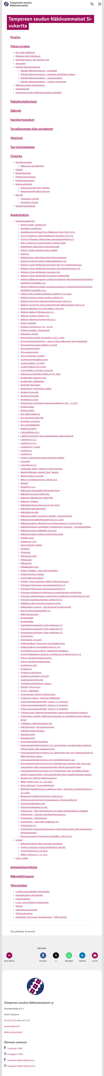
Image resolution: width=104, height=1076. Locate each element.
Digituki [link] (19, 169)
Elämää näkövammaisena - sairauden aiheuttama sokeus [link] (48, 74)
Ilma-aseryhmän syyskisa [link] (33, 355)
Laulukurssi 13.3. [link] (29, 443)
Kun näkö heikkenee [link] (25, 52)
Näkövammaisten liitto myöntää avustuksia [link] (41, 843)
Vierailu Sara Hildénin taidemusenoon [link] (39, 778)
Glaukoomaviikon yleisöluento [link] (35, 330)
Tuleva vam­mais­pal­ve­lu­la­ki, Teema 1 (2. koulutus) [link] (44, 701)
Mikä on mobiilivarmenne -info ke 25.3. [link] (39, 479)
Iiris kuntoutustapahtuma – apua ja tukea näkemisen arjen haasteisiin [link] (54, 341)
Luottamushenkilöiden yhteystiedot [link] (32, 891)
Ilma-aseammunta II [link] (30, 348)
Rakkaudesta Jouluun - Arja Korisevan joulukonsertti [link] (46, 607)
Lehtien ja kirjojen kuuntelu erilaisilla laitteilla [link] (42, 457)
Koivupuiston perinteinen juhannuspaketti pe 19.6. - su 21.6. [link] (49, 403)
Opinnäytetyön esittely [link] (31, 545)
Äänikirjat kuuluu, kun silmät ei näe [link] (32, 59)
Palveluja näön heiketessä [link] (27, 56)
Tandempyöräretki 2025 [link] (32, 679)
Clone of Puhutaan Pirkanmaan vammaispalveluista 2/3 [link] (47, 239)
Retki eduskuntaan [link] (30, 614)
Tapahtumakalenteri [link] (25, 221)
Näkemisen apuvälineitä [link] (32, 165)
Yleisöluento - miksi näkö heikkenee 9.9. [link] (40, 821)
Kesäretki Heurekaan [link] (30, 384)
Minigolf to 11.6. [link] (28, 486)
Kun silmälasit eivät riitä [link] (32, 417)
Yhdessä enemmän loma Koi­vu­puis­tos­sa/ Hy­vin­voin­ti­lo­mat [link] (49, 799)
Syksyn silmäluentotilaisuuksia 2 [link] (36, 657)
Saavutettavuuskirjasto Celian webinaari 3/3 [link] (42, 632)
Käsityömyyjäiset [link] (29, 428)
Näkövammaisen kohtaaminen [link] (30, 85)
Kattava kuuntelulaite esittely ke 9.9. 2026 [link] (40, 374)
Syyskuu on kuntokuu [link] (31, 672)
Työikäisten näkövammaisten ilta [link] (36, 723)
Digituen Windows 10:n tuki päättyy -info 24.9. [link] (42, 308)
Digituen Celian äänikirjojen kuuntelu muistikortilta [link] (45, 275)
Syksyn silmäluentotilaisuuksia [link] (35, 661)
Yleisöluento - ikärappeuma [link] (34, 818)
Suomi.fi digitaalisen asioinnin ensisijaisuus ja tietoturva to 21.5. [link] (51, 654)
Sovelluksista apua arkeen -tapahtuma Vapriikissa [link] (44, 650)
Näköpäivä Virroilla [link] (30, 512)
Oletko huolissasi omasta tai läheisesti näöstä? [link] (43, 847)
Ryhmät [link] (19, 195)
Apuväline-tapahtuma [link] (31, 228)
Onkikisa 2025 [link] (27, 537)
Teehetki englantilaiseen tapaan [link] (36, 683)
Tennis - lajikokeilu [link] (30, 690)
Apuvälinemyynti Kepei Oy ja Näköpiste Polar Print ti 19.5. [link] (48, 232)
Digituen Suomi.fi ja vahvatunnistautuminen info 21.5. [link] (46, 301)
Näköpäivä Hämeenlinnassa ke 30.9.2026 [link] (40, 505)
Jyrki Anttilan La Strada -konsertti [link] (37, 370)
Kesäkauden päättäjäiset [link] (32, 381)
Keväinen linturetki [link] (30, 392)
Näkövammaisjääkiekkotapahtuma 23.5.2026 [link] (42, 519)
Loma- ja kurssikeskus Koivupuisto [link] (32, 902)
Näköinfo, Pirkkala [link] (29, 501)
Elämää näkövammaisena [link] (27, 66)
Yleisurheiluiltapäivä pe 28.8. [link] (34, 807)
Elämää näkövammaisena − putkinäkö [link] (39, 70)
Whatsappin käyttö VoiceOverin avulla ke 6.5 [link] (42, 796)
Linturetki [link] (25, 461)
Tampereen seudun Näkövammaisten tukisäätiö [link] (38, 92)
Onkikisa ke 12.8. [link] (29, 541)
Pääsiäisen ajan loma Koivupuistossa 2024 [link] (41, 603)
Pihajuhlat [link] (25, 552)
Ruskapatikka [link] (27, 617)
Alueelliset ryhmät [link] (29, 202)
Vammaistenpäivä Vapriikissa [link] (34, 741)
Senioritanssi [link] (27, 636)
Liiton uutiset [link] (21, 858)
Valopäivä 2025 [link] (28, 738)
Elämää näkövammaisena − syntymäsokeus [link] (41, 77)
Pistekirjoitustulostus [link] (25, 176)
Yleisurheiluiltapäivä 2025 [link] (33, 803)
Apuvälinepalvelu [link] (23, 162)
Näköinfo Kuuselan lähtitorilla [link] (35, 494)
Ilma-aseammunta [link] (29, 352)
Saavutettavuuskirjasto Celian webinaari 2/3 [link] (42, 628)
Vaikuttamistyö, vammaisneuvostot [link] (37, 727)
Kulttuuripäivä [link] (27, 406)
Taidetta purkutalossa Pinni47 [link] (35, 676)
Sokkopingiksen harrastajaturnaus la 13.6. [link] (41, 647)
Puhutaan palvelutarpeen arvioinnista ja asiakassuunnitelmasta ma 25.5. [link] (55, 596)
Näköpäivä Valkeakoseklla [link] (33, 508)
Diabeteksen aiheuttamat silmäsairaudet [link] (40, 246)
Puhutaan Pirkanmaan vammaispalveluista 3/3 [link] (43, 588)
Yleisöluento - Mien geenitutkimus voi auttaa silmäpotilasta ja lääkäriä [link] (54, 810)
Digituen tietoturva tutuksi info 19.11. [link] (38, 319)
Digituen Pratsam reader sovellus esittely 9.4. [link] (42, 297)
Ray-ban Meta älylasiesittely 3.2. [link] (36, 610)
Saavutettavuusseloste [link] (26, 909)
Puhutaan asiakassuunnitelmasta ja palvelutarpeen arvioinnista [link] (51, 592)
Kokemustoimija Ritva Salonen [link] (35, 191)
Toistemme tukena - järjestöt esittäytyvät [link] (40, 698)
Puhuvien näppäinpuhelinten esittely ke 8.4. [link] (42, 599)
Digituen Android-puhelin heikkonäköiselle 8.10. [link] (44, 261)
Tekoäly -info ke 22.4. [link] (31, 687)
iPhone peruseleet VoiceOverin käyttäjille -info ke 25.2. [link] (46, 836)
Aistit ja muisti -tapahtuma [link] (33, 224)
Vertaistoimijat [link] (22, 88)
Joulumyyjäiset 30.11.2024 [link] (33, 366)
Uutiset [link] (18, 839)
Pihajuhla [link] (25, 548)
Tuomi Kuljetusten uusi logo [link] (34, 850)
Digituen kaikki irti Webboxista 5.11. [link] (37, 312)
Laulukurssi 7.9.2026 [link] (30, 446)
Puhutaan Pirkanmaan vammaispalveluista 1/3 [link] (43, 585)
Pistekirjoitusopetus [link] (25, 180)
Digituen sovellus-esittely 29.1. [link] (35, 315)
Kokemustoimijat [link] (23, 184)
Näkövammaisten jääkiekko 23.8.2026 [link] (39, 530)
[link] (43, 4)
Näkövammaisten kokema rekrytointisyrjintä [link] (42, 534)
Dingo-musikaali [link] (28, 323)
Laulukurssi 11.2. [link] (29, 439)
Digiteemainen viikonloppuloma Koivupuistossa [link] (43, 257)
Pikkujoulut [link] (26, 559)
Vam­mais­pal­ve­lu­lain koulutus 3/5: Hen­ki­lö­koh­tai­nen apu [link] (48, 759)
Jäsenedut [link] (20, 63)
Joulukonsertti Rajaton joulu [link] (34, 359)
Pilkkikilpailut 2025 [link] (30, 566)
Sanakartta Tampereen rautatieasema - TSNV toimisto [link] (41, 917)
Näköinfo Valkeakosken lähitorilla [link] (37, 497)
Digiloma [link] (25, 253)
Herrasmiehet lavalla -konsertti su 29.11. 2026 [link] (42, 337)
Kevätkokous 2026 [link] (29, 399)
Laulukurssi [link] (26, 450)
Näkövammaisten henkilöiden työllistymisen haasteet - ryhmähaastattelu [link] (56, 526)
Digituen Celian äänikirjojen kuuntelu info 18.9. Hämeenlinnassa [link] (51, 264)
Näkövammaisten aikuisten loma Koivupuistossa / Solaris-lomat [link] (51, 523)
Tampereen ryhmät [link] (30, 198)
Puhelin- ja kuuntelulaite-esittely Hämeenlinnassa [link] (45, 581)
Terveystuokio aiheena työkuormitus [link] (38, 694)
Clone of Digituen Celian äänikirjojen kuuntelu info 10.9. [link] (47, 235)
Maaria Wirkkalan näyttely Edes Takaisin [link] (40, 472)
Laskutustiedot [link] (22, 898)
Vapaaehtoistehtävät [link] (25, 206)
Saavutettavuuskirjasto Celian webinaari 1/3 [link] (42, 625)
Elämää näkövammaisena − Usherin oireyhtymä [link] (43, 81)
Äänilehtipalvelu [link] (23, 173)
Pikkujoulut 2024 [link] (29, 556)
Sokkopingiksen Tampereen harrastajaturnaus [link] (43, 643)
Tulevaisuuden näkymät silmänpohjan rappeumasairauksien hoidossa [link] (54, 712)
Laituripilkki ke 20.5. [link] (30, 432)
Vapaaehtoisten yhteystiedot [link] (29, 895)
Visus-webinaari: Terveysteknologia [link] (37, 785)
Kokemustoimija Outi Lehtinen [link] (35, 187)
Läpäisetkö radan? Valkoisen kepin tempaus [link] (42, 468)
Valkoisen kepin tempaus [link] (33, 730)
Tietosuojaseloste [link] (24, 913)
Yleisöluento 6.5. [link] (28, 825)
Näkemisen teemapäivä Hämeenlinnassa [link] (40, 490)
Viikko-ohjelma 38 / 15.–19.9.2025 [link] (36, 781)
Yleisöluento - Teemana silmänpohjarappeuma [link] (43, 814)
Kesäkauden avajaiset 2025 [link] (33, 377)
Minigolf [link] (24, 483)
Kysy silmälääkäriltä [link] (30, 424)
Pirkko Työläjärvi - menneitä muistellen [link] (39, 570)
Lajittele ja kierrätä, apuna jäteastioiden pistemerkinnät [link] (47, 435)
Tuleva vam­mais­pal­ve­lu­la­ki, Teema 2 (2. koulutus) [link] (44, 705)
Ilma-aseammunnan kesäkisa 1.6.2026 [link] (39, 344)
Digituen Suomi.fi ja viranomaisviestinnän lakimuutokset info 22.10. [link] (53, 304)
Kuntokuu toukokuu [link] (30, 421)
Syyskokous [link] (26, 668)
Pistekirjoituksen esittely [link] (32, 574)
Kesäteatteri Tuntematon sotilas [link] (36, 388)
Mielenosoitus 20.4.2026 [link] (32, 475)
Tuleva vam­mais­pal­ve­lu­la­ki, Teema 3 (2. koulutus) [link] (44, 708)
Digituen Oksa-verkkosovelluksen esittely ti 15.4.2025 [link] (46, 293)
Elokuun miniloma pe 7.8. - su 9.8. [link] (37, 326)
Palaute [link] (19, 906)
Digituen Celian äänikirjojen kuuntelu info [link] (40, 272)
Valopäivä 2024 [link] (28, 734)
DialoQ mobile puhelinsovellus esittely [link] (39, 250)
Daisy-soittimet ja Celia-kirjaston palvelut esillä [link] (43, 242)
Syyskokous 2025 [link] (29, 665)
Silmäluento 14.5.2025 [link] (31, 639)
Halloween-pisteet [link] (29, 333)
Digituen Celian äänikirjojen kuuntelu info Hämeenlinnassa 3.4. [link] (51, 268)
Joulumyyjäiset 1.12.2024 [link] (33, 363)
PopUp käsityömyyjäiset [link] (32, 577)
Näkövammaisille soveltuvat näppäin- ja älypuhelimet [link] (46, 515)
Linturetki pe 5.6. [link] (29, 465)
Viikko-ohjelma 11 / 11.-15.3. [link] (34, 854)
